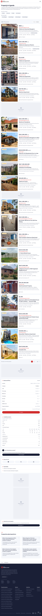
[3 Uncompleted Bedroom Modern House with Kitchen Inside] (21, 320)
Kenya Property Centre (8, 581)
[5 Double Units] (21, 352)
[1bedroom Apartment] (21, 94)
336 (39, 423)
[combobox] (23, 383)
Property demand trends (19, 592)
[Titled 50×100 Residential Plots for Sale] (21, 154)
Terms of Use (23, 613)
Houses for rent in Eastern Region (6, 594)
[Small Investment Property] (21, 287)
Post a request (21, 454)
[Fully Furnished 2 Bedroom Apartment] (21, 239)
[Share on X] (21, 462)
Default (36, 21)
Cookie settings (28, 613)
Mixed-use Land (4, 441)
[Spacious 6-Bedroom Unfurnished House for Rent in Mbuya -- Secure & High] (21, 303)
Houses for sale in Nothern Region (6, 608)
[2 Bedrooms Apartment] (21, 78)
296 (39, 425)
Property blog (17, 597)
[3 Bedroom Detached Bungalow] (21, 31)
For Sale (13, 13)
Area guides (17, 599)
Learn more (4, 576)
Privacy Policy (18, 613)
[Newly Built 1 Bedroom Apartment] (21, 336)
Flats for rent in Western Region (6, 601)
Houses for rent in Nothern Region (7, 604)
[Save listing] (16, 25)
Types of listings (29, 590)
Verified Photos (28, 594)
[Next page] (40, 362)
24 (32, 432)
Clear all (38, 380)
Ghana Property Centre (14, 581)
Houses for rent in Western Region (7, 599)
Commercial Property (5, 427)
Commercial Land (5, 438)
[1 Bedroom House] (21, 183)
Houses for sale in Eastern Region (6, 597)
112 (36, 432)
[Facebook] (33, 613)
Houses (3, 423)
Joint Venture (18, 13)
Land (3, 425)
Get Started (20, 525)
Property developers (18, 590)
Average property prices (19, 594)
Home (2, 562)
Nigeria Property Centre (2, 581)
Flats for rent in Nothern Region (6, 606)
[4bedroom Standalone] (21, 124)
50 (37, 361)
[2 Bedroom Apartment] (21, 63)
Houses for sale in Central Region (6, 592)
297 (39, 445)
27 (39, 438)
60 (39, 432)
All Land (3, 445)
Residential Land (4, 436)
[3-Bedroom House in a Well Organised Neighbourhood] (21, 272)
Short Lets (8, 13)
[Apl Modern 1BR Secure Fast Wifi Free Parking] (21, 223)
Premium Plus (28, 592)
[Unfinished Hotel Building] (21, 168)
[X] (35, 613)
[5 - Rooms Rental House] (21, 255)
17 (30, 432)
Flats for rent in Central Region (6, 590)
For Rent (3, 13)
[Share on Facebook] (8, 462)
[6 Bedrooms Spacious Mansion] (21, 47)
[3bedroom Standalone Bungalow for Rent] (21, 140)
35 (39, 427)
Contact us (39, 590)
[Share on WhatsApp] (34, 462)
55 (34, 432)
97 (39, 436)
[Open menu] (40, 1)
